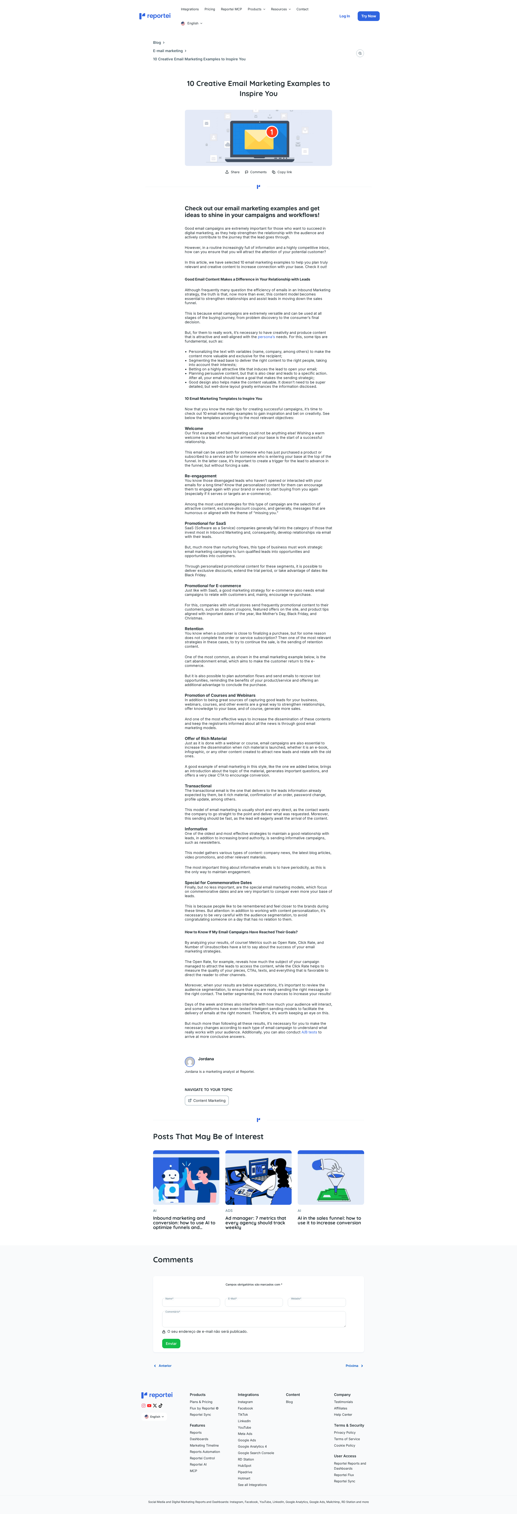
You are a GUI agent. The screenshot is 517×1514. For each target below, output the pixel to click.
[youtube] (149, 1405)
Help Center (343, 1414)
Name (169, 1298)
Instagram (245, 1402)
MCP (193, 1471)
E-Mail (232, 1298)
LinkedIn (244, 1421)
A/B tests (309, 1032)
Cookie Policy (344, 1445)
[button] (263, 9)
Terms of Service (347, 1439)
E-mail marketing (168, 51)
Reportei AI (198, 1464)
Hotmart (244, 1478)
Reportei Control (202, 1458)
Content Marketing (209, 1100)
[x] (155, 1405)
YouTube (244, 1427)
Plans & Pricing (201, 1402)
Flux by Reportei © (204, 1408)
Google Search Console (256, 1453)
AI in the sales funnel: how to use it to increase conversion (329, 1220)
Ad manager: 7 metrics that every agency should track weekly (255, 1223)
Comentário (172, 1311)
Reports (196, 1432)
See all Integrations (252, 1485)
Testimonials (343, 1402)
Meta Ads (245, 1434)
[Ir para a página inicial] (156, 1395)
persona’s (266, 337)
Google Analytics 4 (252, 1446)
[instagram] (143, 1405)
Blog (157, 42)
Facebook (245, 1408)
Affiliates (340, 1408)
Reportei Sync (200, 1414)
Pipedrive (245, 1472)
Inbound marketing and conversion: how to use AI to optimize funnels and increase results (184, 1223)
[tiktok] (160, 1405)
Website (296, 1298)
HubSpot (244, 1466)
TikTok (243, 1414)
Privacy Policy (345, 1432)
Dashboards (199, 1439)
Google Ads (247, 1440)
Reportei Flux (344, 1475)
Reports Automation (205, 1452)
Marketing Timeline (204, 1445)
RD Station (246, 1459)
